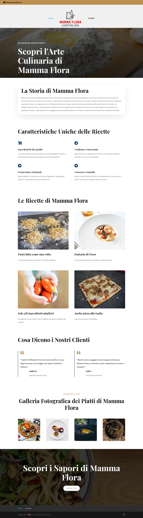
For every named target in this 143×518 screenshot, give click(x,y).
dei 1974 (47, 515)
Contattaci (71, 488)
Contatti (91, 18)
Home (50, 18)
